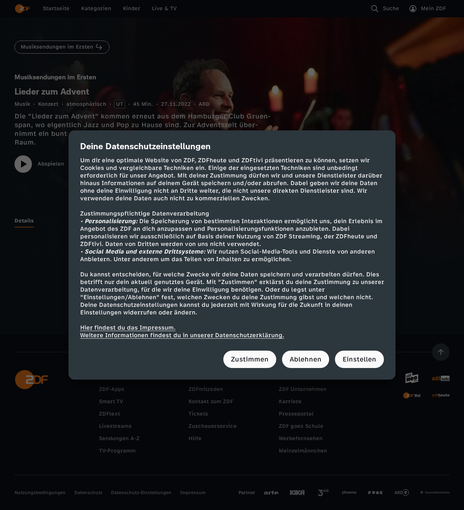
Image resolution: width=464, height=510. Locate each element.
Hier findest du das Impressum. (127, 327)
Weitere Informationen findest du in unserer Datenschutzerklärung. (182, 335)
